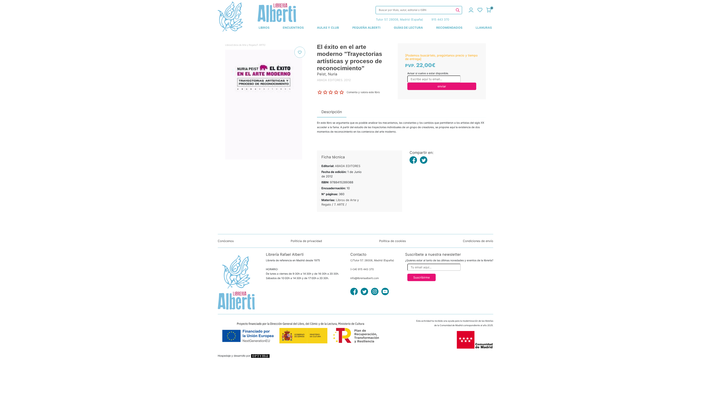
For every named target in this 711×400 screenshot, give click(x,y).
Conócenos (226, 241)
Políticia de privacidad (306, 241)
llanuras (484, 27)
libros (264, 27)
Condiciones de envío (478, 241)
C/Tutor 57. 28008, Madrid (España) (372, 260)
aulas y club (328, 27)
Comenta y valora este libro (363, 92)
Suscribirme (421, 277)
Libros (228, 45)
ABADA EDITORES (347, 166)
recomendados (449, 27)
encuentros (293, 27)
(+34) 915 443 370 (362, 269)
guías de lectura (408, 27)
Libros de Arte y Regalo (244, 45)
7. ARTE (261, 45)
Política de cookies (392, 241)
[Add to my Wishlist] (299, 52)
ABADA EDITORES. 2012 (334, 80)
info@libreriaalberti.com (364, 278)
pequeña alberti (366, 27)
